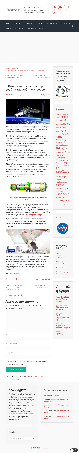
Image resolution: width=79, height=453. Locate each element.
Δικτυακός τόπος (12, 353)
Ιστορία (8, 28)
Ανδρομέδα (64, 134)
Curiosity (58, 117)
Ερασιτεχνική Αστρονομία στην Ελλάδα (61, 268)
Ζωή (67, 160)
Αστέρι (59, 137)
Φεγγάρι (60, 197)
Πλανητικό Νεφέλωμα (60, 181)
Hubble (59, 121)
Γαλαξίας (62, 148)
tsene (22, 95)
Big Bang (58, 114)
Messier (59, 125)
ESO (66, 117)
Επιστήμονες (61, 160)
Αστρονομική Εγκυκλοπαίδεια (61, 263)
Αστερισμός (61, 140)
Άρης (63, 130)
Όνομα (8, 335)
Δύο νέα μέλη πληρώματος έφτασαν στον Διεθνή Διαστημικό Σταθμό (16, 78)
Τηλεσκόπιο (62, 193)
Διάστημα (17, 23)
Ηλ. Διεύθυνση (11, 344)
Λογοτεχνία (64, 23)
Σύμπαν (40, 23)
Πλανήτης (62, 177)
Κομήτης (66, 163)
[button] (74, 450)
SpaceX (58, 131)
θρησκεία (60, 205)
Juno (68, 121)
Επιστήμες (29, 23)
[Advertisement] (39, 47)
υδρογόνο (66, 205)
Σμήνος (60, 185)
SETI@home (19, 28)
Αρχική (8, 23)
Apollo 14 (56, 395)
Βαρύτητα (65, 145)
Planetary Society (61, 256)
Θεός (57, 163)
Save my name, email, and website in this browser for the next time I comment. (28, 363)
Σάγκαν (65, 182)
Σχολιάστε (46, 95)
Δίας (68, 152)
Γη (65, 152)
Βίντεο (59, 145)
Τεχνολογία (59, 191)
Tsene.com (44, 448)
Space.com (59, 260)
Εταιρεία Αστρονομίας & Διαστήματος (63, 273)
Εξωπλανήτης (59, 155)
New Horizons (61, 128)
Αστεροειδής (61, 142)
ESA (62, 117)
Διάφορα (31, 28)
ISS (64, 120)
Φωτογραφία (51, 23)
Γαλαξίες (60, 152)
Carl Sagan (65, 114)
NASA (66, 124)
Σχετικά (41, 28)
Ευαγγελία (47, 395)
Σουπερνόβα (62, 188)
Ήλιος (58, 134)
